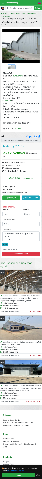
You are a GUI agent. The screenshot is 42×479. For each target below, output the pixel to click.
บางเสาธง (18, 128)
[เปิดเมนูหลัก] (3, 3)
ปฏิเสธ (38, 475)
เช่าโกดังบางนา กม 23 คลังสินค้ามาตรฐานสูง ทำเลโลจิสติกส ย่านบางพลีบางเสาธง (20, 343)
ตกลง (18, 475)
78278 (5, 244)
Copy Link (32, 136)
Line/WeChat (8, 219)
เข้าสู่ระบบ (7, 462)
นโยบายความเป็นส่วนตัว (15, 471)
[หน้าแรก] (2, 8)
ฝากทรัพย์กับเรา (9, 464)
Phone (26, 209)
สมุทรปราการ (18, 76)
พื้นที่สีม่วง (6, 100)
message (6, 229)
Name (5, 209)
